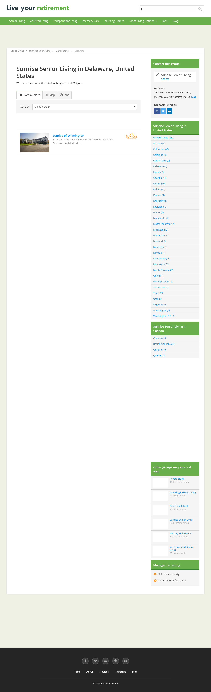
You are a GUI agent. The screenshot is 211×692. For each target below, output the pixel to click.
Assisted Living (39, 21)
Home (77, 672)
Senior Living (17, 21)
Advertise (121, 672)
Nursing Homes (114, 21)
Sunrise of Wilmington (68, 136)
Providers (104, 672)
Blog (175, 21)
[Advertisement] (105, 36)
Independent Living (65, 21)
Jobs (165, 21)
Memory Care (91, 21)
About (89, 672)
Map (193, 96)
